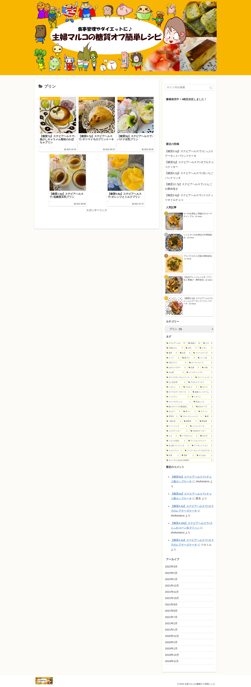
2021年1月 (171, 629)
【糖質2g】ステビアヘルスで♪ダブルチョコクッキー (189, 164)
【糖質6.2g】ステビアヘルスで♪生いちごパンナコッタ (189, 175)
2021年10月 (172, 598)
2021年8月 (171, 610)
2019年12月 (172, 654)
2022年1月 (171, 579)
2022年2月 (171, 573)
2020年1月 (171, 648)
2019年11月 (172, 661)
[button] (211, 87)
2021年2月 (171, 623)
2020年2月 (171, 642)
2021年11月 (172, 591)
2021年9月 (171, 604)
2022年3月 (171, 566)
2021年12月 (172, 585)
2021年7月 (171, 617)
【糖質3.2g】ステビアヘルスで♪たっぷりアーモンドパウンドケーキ (189, 153)
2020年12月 (172, 636)
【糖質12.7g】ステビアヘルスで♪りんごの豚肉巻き (188, 186)
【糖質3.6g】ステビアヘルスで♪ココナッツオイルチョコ (189, 197)
